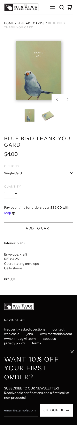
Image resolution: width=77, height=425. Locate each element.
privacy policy (14, 343)
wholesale (11, 334)
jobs (29, 334)
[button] (62, 7)
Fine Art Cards (31, 23)
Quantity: (13, 186)
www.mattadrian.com (56, 334)
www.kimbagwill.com (20, 338)
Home (9, 23)
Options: (12, 166)
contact (58, 329)
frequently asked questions (24, 329)
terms (36, 343)
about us (49, 338)
